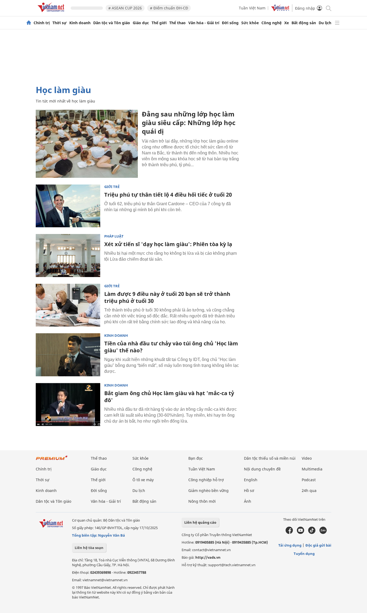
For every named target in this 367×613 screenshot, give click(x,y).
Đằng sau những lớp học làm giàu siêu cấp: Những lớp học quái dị (188, 122)
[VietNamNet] (29, 22)
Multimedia (312, 469)
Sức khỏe (250, 23)
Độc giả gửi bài (318, 545)
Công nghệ (271, 23)
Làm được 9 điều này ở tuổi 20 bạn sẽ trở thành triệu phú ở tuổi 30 (167, 297)
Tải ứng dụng (289, 545)
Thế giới (159, 23)
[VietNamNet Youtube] (300, 532)
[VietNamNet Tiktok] (311, 532)
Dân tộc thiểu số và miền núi (270, 458)
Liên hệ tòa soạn (89, 547)
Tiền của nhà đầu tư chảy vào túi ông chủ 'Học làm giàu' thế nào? (171, 347)
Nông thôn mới (202, 501)
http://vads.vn (208, 557)
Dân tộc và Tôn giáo (111, 23)
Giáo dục (141, 23)
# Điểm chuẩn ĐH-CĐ (169, 7)
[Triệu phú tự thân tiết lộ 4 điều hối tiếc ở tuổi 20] (68, 206)
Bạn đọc (195, 458)
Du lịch (325, 23)
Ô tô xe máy (143, 479)
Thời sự (59, 23)
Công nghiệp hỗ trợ (206, 479)
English (250, 479)
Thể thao (177, 23)
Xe (286, 23)
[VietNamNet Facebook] (289, 532)
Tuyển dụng (304, 553)
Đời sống (230, 23)
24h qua (309, 490)
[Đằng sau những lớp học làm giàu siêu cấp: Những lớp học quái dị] (87, 144)
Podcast (309, 479)
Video (307, 458)
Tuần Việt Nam (252, 7)
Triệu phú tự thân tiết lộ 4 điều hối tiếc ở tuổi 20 (168, 194)
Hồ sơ (249, 490)
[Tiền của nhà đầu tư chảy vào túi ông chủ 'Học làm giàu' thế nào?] (68, 354)
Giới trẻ (112, 187)
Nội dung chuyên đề (262, 469)
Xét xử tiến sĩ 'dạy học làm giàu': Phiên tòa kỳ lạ (168, 244)
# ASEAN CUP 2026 (125, 7)
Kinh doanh (80, 23)
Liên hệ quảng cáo (200, 522)
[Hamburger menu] (337, 23)
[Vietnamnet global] (280, 9)
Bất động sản (304, 23)
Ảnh (247, 501)
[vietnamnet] (52, 13)
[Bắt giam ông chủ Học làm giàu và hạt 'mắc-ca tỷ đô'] (68, 404)
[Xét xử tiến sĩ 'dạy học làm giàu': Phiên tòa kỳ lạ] (68, 255)
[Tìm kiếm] (328, 8)
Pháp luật (114, 236)
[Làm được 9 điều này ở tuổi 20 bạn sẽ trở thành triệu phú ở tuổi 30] (68, 305)
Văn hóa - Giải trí (203, 23)
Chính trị (42, 23)
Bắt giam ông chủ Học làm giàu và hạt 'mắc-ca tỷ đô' (169, 396)
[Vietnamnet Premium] (52, 460)
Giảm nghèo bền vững (208, 490)
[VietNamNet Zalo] (323, 532)
